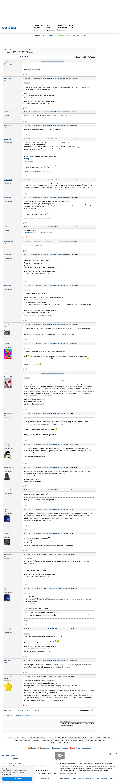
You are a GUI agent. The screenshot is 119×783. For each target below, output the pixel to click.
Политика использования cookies (68, 777)
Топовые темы (76, 35)
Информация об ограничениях (68, 773)
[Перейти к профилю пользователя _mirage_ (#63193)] (7, 544)
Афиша (48, 27)
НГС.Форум (7, 49)
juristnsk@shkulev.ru (44, 778)
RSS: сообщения (44, 748)
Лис (15, 730)
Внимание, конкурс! (64, 35)
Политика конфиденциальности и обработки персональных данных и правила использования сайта (86, 778)
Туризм (48, 25)
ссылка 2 (26, 159)
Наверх (115, 780)
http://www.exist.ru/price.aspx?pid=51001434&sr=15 (38, 232)
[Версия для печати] (23, 74)
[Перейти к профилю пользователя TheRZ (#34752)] (7, 521)
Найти (44, 35)
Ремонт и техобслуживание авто (21, 49)
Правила (72, 748)
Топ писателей (56, 748)
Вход (84, 35)
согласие (19, 772)
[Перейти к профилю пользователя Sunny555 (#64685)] (8, 691)
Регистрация (52, 35)
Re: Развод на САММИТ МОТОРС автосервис (52, 61)
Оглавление (37, 35)
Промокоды (61, 30)
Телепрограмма (62, 27)
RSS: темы (32, 748)
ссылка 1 (26, 158)
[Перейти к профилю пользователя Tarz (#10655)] (8, 387)
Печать (78, 57)
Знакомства (37, 27)
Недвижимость (39, 25)
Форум (36, 30)
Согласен (17, 779)
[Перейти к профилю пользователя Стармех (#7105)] (8, 458)
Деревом (92, 57)
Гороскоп (60, 25)
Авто (12, 49)
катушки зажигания (80, 471)
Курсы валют (50, 30)
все (30, 57)
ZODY (71, 27)
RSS (84, 57)
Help (79, 748)
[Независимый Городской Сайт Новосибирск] (9, 28)
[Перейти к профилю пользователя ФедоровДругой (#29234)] (7, 479)
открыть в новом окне (67, 725)
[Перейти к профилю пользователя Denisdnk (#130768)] (8, 358)
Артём (12, 730)
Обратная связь (86, 748)
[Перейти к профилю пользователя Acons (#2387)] (7, 334)
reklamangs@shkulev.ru (66, 765)
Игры (71, 25)
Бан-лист (65, 748)
